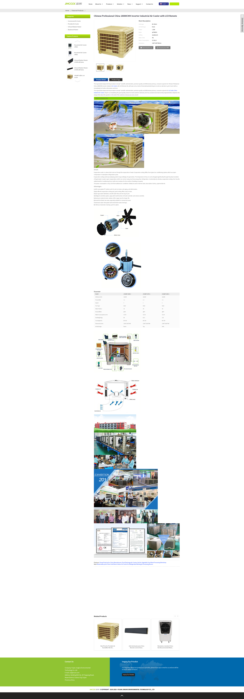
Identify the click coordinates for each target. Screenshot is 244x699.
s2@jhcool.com (74, 673)
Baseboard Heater (73, 30)
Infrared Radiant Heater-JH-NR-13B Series (81, 61)
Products (109, 4)
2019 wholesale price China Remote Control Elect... (136, 647)
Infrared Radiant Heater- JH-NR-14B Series (81, 69)
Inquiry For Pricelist (128, 674)
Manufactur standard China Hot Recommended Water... (165, 647)
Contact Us (149, 4)
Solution (119, 4)
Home (90, 4)
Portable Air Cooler (73, 24)
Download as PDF (164, 48)
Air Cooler (114, 86)
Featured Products (77, 10)
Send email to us (147, 48)
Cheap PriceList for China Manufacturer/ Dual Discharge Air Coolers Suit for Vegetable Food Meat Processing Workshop (132, 562)
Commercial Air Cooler (74, 21)
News (129, 4)
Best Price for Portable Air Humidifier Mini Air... (108, 647)
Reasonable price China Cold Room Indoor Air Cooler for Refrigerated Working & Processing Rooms (125, 564)
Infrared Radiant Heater (74, 27)
